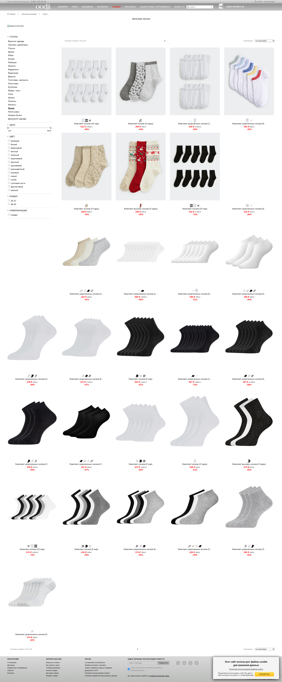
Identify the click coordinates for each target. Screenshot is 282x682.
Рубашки (12, 62)
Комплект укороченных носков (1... (195, 123)
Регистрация (269, 1)
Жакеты (12, 66)
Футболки (12, 87)
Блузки (11, 59)
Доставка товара (52, 673)
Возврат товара (52, 676)
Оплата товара (51, 670)
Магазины (130, 7)
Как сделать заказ (52, 665)
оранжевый (16, 165)
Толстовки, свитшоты (18, 80)
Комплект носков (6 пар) (140, 379)
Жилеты (12, 104)
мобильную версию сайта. (159, 676)
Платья (11, 48)
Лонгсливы (13, 83)
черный (14, 190)
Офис (75, 7)
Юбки (10, 55)
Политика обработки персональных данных (101, 676)
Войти (259, 1)
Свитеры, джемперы (18, 45)
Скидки (14, 215)
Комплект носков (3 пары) (140, 123)
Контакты (10, 673)
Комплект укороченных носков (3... (86, 294)
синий (13, 179)
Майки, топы (14, 90)
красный (15, 162)
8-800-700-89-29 (38, 2)
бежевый (15, 141)
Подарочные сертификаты (155, 7)
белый (14, 144)
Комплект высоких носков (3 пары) (140, 209)
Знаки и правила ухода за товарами (98, 668)
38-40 (13, 204)
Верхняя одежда (16, 41)
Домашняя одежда (17, 119)
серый (14, 176)
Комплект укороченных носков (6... (249, 123)
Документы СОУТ (91, 670)
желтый (14, 151)
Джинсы (12, 76)
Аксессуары (13, 112)
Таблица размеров (53, 668)
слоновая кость (18, 183)
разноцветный (17, 169)
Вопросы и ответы (53, 662)
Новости (179, 7)
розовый (15, 172)
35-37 (13, 201)
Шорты (11, 97)
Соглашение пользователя (95, 662)
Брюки (11, 52)
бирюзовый (16, 148)
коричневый (16, 158)
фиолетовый (17, 187)
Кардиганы (13, 69)
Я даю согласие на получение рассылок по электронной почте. (146, 669)
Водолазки (13, 73)
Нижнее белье (15, 115)
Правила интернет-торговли (95, 665)
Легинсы (12, 101)
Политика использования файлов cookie (246, 669)
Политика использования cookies (97, 673)
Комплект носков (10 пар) (86, 123)
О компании (11, 662)
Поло (10, 94)
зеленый (15, 155)
